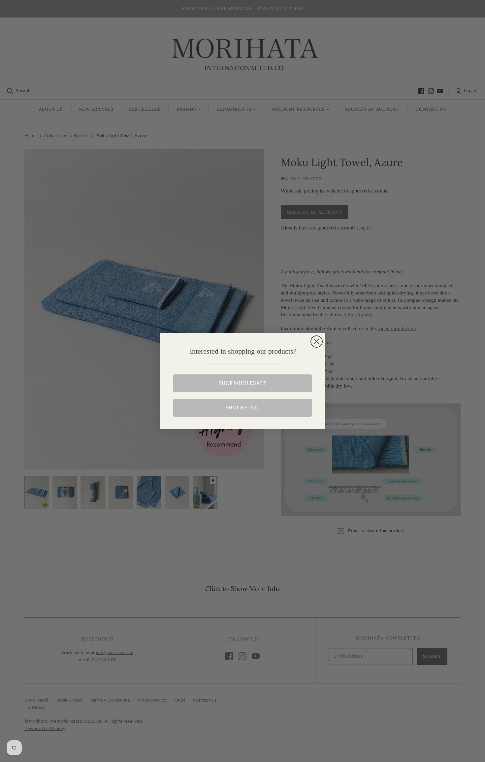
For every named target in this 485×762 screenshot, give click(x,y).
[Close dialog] (316, 341)
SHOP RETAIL (242, 407)
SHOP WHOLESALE (243, 383)
